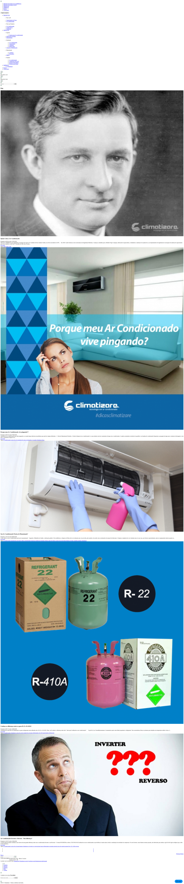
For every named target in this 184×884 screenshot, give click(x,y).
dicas (43, 440)
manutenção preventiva (16, 540)
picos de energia (61, 846)
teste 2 (7, 246)
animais (79, 540)
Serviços (5, 866)
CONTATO (6, 10)
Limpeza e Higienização (11, 47)
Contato (5, 870)
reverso (77, 846)
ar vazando (34, 440)
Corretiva (11, 52)
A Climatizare (9, 66)
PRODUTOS (6, 15)
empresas (33, 540)
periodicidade (27, 540)
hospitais (42, 540)
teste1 (4, 246)
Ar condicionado (13, 60)
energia (55, 846)
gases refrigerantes (34, 733)
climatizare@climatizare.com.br (21, 861)
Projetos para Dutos (13, 64)
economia (51, 846)
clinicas (46, 540)
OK (15, 83)
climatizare (39, 440)
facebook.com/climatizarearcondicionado (37, 861)
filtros (22, 540)
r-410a (73, 846)
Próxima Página (179, 853)
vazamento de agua (21, 440)
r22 (39, 733)
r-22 (71, 846)
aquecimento (46, 733)
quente (66, 846)
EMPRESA (6, 7)
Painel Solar (12, 46)
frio (69, 846)
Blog (4, 869)
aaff (10, 246)
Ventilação (8, 29)
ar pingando (28, 440)
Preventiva (11, 54)
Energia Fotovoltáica (14, 62)
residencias (37, 540)
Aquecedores (12, 43)
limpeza (68, 540)
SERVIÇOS (6, 6)
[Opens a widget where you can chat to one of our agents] (179, 881)
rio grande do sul (26, 733)
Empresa (5, 867)
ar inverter (30, 846)
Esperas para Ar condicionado (16, 35)
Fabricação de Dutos (11, 36)
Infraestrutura (9, 37)
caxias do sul (14, 440)
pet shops (63, 540)
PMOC (8, 55)
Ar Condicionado (10, 21)
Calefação (11, 45)
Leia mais (3, 245)
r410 (41, 733)
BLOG (5, 9)
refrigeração (51, 733)
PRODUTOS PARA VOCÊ (10, 5)
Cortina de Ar (9, 27)
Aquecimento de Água (11, 20)
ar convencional (36, 846)
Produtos (5, 865)
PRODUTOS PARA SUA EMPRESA (12, 3)
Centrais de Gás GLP (14, 61)
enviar (16, 877)
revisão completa (74, 540)
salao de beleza (51, 540)
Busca (2, 855)
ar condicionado (7, 440)
